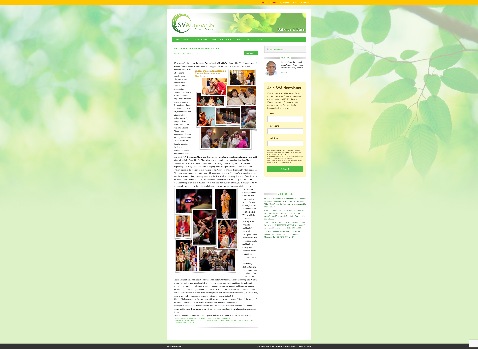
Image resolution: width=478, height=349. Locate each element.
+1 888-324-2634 (269, 2)
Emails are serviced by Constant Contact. (280, 162)
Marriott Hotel (206, 320)
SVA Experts (189, 323)
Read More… (286, 72)
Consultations (200, 39)
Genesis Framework (291, 346)
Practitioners (220, 320)
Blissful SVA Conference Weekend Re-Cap (196, 48)
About (186, 39)
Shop (238, 39)
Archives (192, 318)
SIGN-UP (285, 169)
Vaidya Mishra (192, 53)
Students (245, 320)
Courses (249, 39)
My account (284, 2)
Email (271, 114)
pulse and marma (233, 320)
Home (176, 39)
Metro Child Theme (276, 346)
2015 (185, 318)
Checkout (305, 2)
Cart (295, 2)
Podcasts (261, 39)
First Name (274, 126)
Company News (202, 318)
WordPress (302, 346)
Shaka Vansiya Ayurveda (239, 23)
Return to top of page (174, 346)
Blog (213, 39)
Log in (309, 346)
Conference (194, 320)
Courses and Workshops (219, 318)
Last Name (274, 138)
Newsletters (226, 39)
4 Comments (251, 53)
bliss (187, 320)
